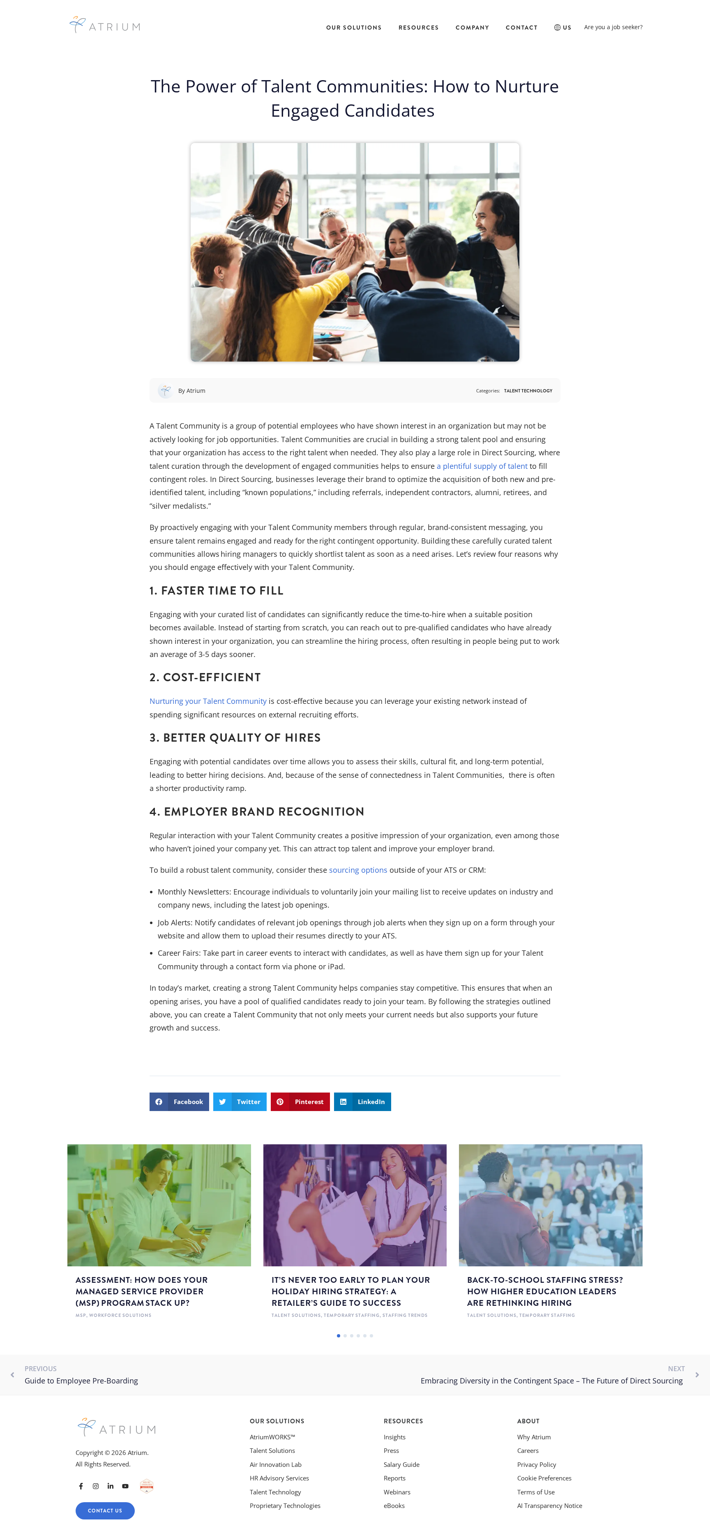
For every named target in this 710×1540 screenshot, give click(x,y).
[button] (179, 1102)
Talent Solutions (296, 1315)
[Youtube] (125, 1486)
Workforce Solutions (120, 1315)
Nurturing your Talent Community (208, 701)
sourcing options (358, 870)
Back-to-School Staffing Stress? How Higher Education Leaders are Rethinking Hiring (545, 1291)
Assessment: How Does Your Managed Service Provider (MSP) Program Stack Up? (142, 1291)
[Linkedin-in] (110, 1486)
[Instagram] (95, 1486)
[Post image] (159, 1205)
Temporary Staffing (352, 1315)
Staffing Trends (405, 1315)
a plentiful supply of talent (482, 466)
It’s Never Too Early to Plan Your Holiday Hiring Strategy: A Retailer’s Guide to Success (351, 1291)
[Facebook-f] (81, 1486)
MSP (81, 1315)
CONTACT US (105, 1511)
